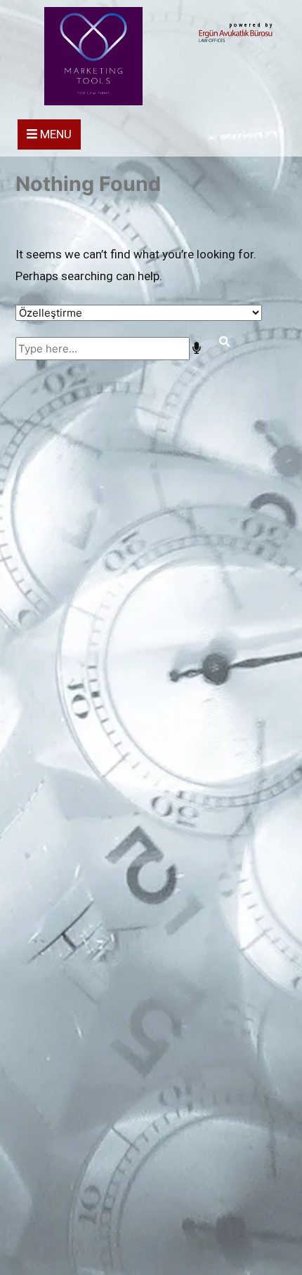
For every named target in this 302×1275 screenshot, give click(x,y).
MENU (54, 134)
